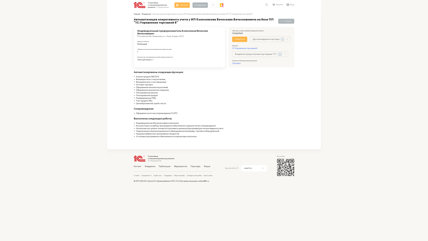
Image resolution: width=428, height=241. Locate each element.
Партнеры (195, 166)
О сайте (136, 176)
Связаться (240, 39)
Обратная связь (179, 176)
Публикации (165, 166)
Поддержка (168, 176)
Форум (207, 166)
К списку (287, 21)
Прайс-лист (157, 176)
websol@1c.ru (204, 181)
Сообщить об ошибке (194, 176)
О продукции (200, 5)
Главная (137, 14)
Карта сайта (208, 176)
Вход (292, 5)
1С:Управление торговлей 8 (244, 48)
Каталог (137, 166)
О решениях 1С (146, 176)
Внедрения (146, 14)
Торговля (236, 63)
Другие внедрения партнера (268, 39)
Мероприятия (180, 166)
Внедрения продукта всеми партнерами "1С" (258, 54)
